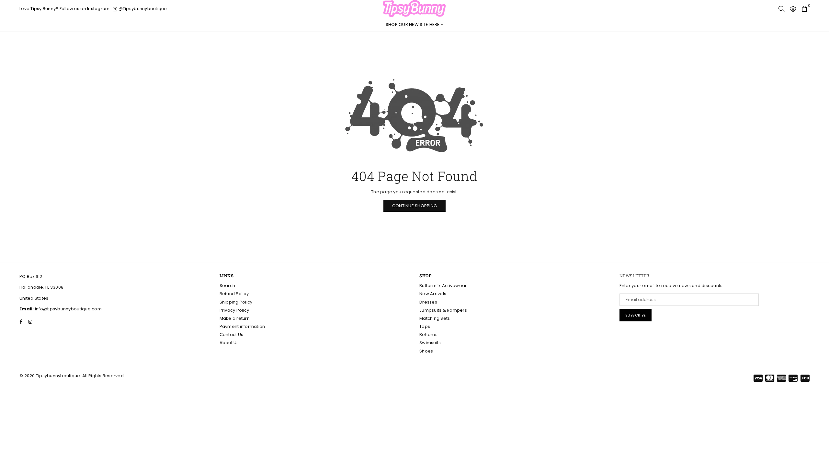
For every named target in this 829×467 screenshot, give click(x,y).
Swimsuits (430, 343)
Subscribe (635, 315)
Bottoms (428, 334)
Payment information (242, 326)
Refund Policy (234, 294)
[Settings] (793, 9)
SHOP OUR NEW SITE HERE (413, 24)
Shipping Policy (236, 302)
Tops (424, 326)
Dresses (428, 302)
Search (227, 285)
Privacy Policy (234, 310)
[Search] (781, 9)
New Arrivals (432, 294)
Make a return (235, 318)
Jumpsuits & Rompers (443, 310)
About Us (229, 343)
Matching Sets (434, 318)
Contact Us (232, 334)
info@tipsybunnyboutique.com (68, 309)
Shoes (426, 351)
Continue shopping (414, 206)
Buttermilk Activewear (443, 285)
